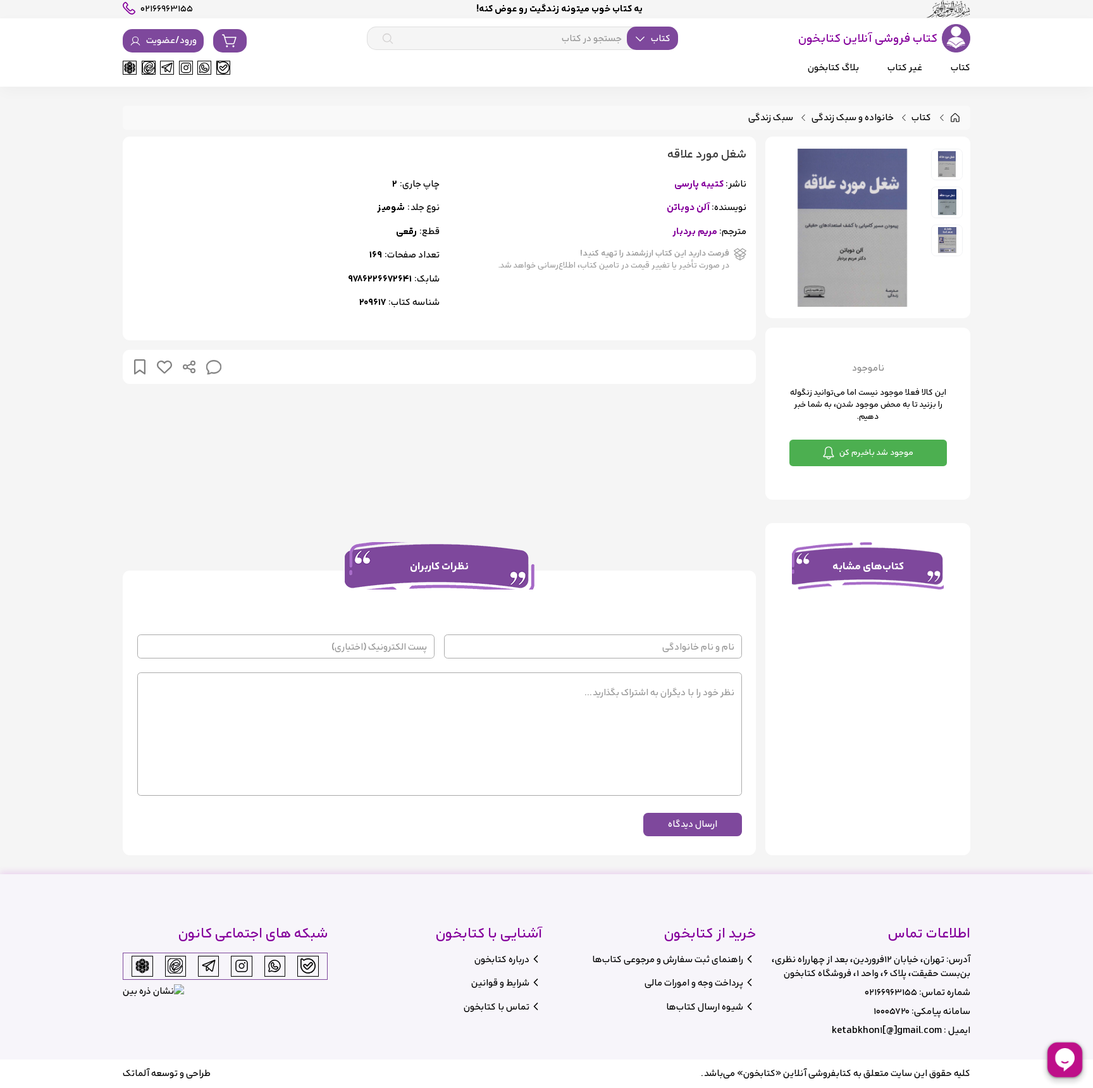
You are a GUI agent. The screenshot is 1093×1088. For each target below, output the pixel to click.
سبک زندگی (770, 118)
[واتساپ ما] (204, 67)
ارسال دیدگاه (692, 824)
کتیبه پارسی (699, 184)
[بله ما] (223, 67)
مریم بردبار (694, 232)
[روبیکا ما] (129, 67)
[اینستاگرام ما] (186, 67)
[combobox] (522, 39)
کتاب (921, 118)
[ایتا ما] (148, 67)
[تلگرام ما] (167, 67)
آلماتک (136, 1073)
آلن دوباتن (688, 208)
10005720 (892, 1011)
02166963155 (891, 992)
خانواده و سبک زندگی (853, 118)
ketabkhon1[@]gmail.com (887, 1030)
